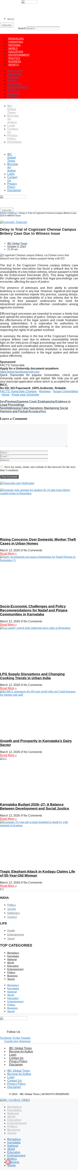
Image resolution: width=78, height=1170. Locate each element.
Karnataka (15, 41)
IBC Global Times (11, 109)
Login (11, 125)
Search (22, 28)
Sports (13, 64)
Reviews (44, 391)
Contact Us (16, 1058)
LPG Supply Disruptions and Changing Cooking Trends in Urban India (32, 676)
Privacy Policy (12, 137)
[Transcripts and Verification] (17, 483)
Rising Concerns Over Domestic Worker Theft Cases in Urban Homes (38, 541)
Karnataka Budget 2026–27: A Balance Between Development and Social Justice (34, 806)
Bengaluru (16, 38)
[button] (39, 32)
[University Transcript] (13, 222)
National (14, 45)
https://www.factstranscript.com (19, 371)
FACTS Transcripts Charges (18, 391)
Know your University (25, 394)
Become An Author (21, 1051)
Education (15, 51)
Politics (14, 58)
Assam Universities (65, 391)
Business (14, 61)
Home (3, 213)
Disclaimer (14, 142)
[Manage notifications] (8, 1162)
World (13, 48)
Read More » (8, 553)
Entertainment (19, 54)
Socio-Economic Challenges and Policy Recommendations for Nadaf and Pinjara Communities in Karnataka (33, 610)
